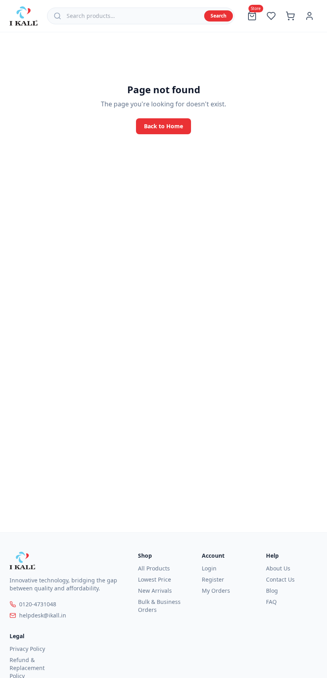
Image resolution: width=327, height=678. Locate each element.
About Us (278, 568)
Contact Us (280, 579)
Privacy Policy (27, 649)
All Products (154, 568)
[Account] (309, 16)
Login (209, 568)
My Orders (216, 590)
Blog (272, 590)
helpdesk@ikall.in (42, 615)
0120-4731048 (37, 604)
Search (219, 15)
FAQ (271, 601)
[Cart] (290, 16)
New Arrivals (155, 590)
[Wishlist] (271, 16)
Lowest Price (154, 579)
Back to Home (163, 126)
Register (213, 579)
